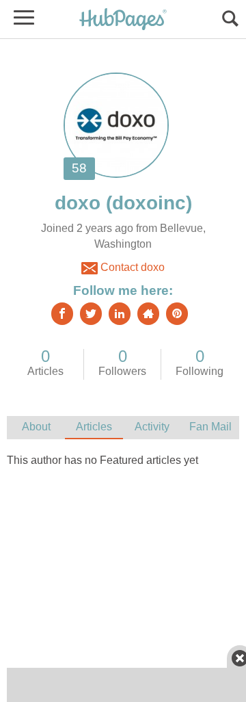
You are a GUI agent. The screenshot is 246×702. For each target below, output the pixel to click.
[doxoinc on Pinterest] (177, 313)
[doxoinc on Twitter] (91, 313)
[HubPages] (123, 20)
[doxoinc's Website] (148, 313)
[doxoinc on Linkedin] (120, 313)
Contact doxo (131, 267)
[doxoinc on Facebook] (62, 313)
